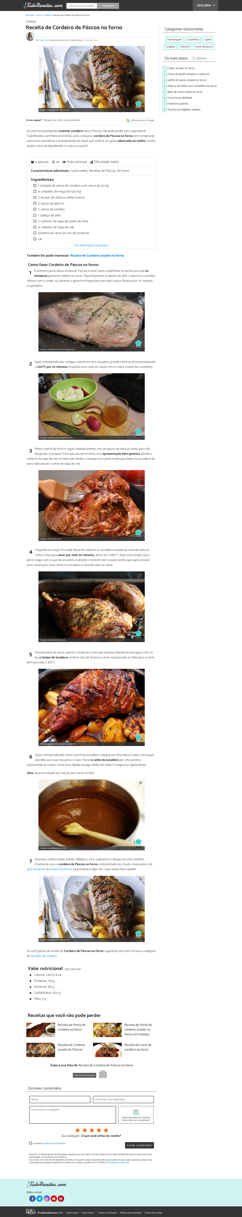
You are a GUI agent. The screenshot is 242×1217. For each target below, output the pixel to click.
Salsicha (185, 46)
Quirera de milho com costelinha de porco (192, 86)
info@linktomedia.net (118, 1162)
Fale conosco (88, 1213)
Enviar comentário (139, 1145)
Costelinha (193, 39)
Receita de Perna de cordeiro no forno (72, 1027)
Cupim (207, 39)
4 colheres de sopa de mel (55, 227)
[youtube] (54, 1198)
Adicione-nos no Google (142, 120)
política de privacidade (54, 1143)
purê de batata (36, 869)
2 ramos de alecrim (50, 203)
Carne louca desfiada (180, 97)
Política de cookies (153, 1213)
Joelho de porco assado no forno (187, 80)
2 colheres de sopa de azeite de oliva (62, 221)
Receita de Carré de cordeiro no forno (137, 1047)
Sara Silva (44, 40)
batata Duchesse (61, 869)
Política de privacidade (130, 1213)
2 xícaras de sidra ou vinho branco (61, 197)
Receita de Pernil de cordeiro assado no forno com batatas (138, 1030)
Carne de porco (203, 46)
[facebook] (32, 1198)
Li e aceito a (49, 1143)
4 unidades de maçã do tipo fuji (59, 191)
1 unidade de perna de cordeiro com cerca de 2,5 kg (73, 185)
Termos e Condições (107, 1213)
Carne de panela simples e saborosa (189, 74)
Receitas (30, 15)
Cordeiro (47, 15)
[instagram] (46, 1198)
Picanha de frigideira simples (184, 109)
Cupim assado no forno (181, 68)
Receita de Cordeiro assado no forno (97, 255)
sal (39, 239)
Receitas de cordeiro (44, 956)
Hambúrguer (174, 39)
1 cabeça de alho (49, 215)
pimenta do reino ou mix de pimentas (63, 233)
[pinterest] (61, 1198)
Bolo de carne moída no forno (185, 92)
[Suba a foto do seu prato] (103, 1074)
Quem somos (72, 1213)
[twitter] (39, 1198)
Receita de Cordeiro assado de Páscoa (71, 1047)
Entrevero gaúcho (178, 103)
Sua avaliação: (70, 1136)
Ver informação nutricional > (91, 245)
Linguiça (170, 46)
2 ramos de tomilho (51, 209)
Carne (38, 15)
